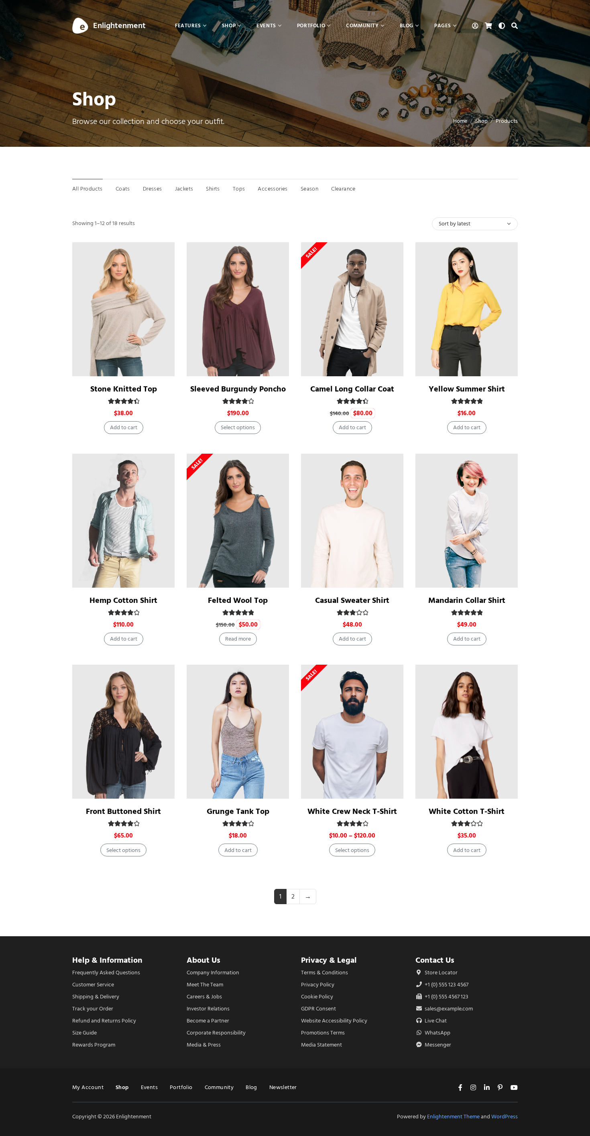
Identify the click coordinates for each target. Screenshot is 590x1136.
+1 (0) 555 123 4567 (445, 985)
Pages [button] (442, 25)
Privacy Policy (317, 985)
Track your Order (92, 1009)
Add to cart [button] (123, 427)
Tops (239, 189)
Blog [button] (406, 25)
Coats (123, 189)
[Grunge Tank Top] (238, 732)
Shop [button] (229, 25)
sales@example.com (449, 1009)
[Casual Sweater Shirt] (352, 521)
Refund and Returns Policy (104, 1021)
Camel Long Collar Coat (352, 389)
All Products (87, 189)
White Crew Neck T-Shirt (352, 811)
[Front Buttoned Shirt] (123, 732)
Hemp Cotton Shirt (123, 600)
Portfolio (181, 1087)
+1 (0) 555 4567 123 (445, 997)
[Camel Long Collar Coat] (352, 309)
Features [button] (188, 25)
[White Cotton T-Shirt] (466, 732)
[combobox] (475, 223)
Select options (238, 427)
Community (219, 1087)
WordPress (504, 1117)
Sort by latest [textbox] (454, 224)
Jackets (184, 189)
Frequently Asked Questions (106, 973)
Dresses (152, 189)
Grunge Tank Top (238, 811)
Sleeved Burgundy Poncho (238, 389)
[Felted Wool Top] (238, 521)
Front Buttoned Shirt (123, 811)
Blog (251, 1087)
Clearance (343, 189)
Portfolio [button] (311, 25)
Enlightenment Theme (453, 1117)
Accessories (272, 189)
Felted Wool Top (238, 600)
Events (149, 1087)
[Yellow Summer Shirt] (466, 309)
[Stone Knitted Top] (123, 309)
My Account (88, 1087)
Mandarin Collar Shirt (466, 600)
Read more (238, 639)
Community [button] (362, 25)
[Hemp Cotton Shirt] (123, 521)
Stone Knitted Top (123, 389)
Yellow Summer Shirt (467, 389)
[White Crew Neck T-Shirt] (352, 732)
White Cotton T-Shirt (467, 811)
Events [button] (266, 25)
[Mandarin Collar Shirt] (466, 521)
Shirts (213, 189)
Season (309, 189)
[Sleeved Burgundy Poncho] (238, 309)
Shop (481, 121)
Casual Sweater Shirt (352, 600)
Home (460, 121)
